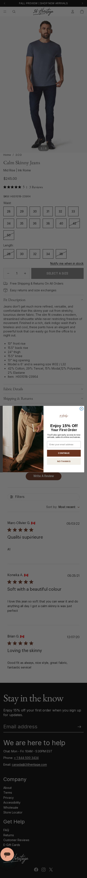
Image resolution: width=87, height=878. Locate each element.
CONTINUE (64, 453)
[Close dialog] (81, 408)
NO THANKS (63, 461)
